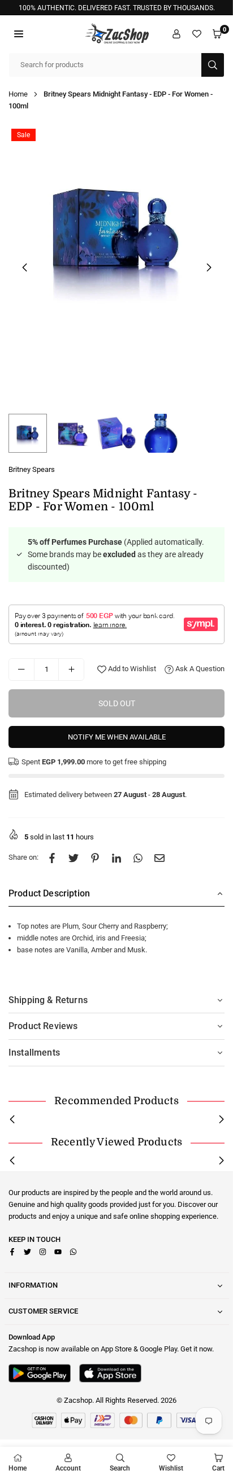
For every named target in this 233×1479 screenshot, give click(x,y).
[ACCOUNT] (176, 34)
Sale (23, 135)
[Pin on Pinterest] (95, 858)
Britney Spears (31, 469)
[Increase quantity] (71, 669)
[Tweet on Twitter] (73, 858)
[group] (116, 234)
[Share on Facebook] (52, 858)
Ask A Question (199, 668)
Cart (218, 1468)
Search (120, 1468)
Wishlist (171, 1468)
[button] (18, 34)
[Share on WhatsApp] (138, 858)
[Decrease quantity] (21, 669)
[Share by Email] (159, 858)
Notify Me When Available (117, 737)
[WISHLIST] (197, 34)
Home (18, 94)
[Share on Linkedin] (116, 858)
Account (68, 1468)
